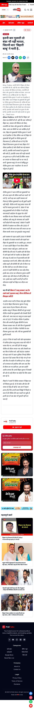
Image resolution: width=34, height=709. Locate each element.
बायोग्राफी (9, 652)
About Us (17, 666)
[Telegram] (24, 57)
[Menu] (31, 9)
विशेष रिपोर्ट (25, 652)
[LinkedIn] (16, 57)
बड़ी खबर (11, 23)
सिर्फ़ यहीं (24, 655)
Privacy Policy (17, 678)
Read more (10, 114)
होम (4, 23)
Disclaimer (17, 684)
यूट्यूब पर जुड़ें (18, 427)
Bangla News (9, 655)
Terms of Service (17, 681)
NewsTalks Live (9, 658)
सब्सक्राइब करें (17, 447)
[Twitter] (12, 57)
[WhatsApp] (30, 701)
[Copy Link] (27, 57)
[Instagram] (30, 697)
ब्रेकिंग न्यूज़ (20, 23)
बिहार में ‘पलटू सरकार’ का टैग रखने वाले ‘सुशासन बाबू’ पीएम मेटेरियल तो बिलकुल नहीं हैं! (17, 293)
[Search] (28, 9)
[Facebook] (30, 693)
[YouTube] (30, 705)
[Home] (17, 9)
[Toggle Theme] (25, 9)
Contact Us (17, 669)
